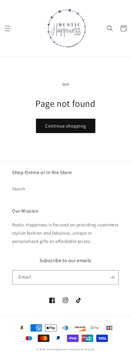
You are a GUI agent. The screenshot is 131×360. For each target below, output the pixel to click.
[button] (7, 28)
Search (19, 188)
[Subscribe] (112, 277)
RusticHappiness (57, 349)
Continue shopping (65, 126)
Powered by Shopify (81, 349)
